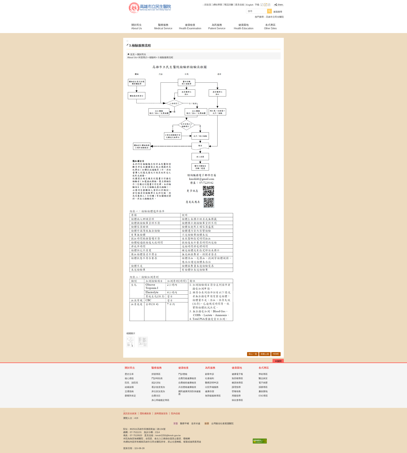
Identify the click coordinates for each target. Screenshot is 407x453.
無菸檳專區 (237, 378)
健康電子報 (237, 374)
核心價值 (129, 378)
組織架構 (129, 387)
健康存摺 (209, 391)
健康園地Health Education (243, 27)
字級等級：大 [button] (269, 4)
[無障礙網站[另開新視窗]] (260, 442)
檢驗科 (152, 57)
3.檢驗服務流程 (165, 57)
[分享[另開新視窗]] (279, 4)
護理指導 (236, 387)
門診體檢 (182, 374)
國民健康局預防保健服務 (189, 392)
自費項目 (156, 395)
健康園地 (237, 367)
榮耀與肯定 (130, 395)
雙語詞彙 (228, 4)
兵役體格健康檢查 (187, 387)
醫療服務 (157, 367)
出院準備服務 (211, 387)
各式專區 (264, 367)
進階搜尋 (277, 11)
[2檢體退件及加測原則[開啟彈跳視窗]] (143, 342)
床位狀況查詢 (158, 391)
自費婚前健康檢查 (187, 382)
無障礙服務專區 (213, 395)
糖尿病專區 (237, 382)
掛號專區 (156, 374)
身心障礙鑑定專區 (160, 400)
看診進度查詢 (158, 387)
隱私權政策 (145, 413)
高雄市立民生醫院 (150, 7)
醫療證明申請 (211, 382)
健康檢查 (183, 367)
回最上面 (265, 354)
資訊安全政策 (130, 413)
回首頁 (207, 4)
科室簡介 (142, 57)
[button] (269, 11)
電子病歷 (263, 382)
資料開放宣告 (161, 413)
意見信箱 (239, 4)
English (249, 4)
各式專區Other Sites (270, 27)
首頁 (132, 54)
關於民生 (130, 367)
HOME (276, 354)
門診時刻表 (157, 378)
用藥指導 (236, 395)
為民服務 (210, 367)
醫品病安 (263, 378)
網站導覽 (217, 4)
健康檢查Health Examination (190, 27)
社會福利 (209, 378)
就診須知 (156, 382)
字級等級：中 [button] (265, 4)
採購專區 (263, 387)
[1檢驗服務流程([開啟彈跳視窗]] (130, 342)
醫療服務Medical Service (163, 27)
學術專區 (263, 374)
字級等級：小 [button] (262, 4)
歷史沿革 (129, 374)
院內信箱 (175, 413)
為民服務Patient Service (216, 27)
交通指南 (129, 391)
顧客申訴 (209, 374)
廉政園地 (263, 391)
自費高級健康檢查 (187, 378)
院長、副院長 (131, 382)
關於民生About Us (136, 27)
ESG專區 (263, 395)
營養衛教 (236, 391)
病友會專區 (237, 400)
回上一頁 (253, 354)
